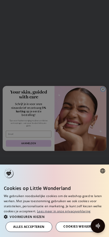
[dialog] (54, 201)
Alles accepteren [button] (28, 227)
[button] (54, 216)
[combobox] (102, 170)
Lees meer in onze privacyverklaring (64, 211)
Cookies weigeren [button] (79, 226)
